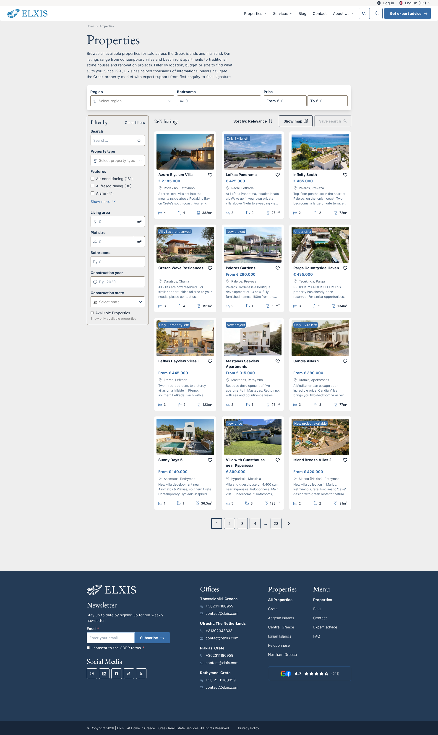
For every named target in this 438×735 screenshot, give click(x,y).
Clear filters (135, 122)
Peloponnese (279, 645)
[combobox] (132, 100)
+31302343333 (219, 630)
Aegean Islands (281, 618)
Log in (388, 3)
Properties (107, 26)
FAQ (316, 636)
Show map (293, 121)
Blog (302, 13)
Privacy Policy (248, 728)
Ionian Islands (279, 636)
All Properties (280, 599)
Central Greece (281, 627)
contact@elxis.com (222, 613)
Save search (330, 121)
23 (276, 523)
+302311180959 (219, 606)
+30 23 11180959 (221, 680)
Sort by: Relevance (250, 121)
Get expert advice (406, 13)
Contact (320, 13)
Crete (273, 609)
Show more (100, 201)
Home (90, 26)
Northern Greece (282, 654)
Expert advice (325, 627)
